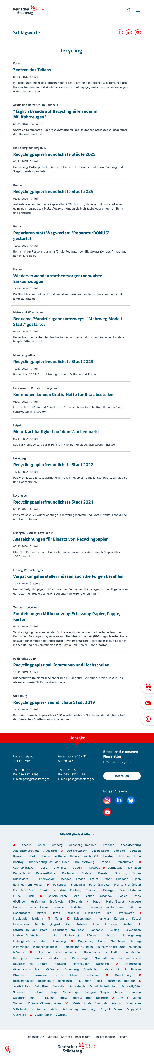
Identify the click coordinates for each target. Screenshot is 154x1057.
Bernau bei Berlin (54, 856)
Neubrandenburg (67, 952)
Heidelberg (77, 907)
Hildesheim (92, 913)
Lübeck (112, 935)
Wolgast (105, 1009)
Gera (76, 896)
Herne (56, 913)
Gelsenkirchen (57, 896)
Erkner (107, 879)
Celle (44, 867)
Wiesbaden (133, 1003)
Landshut (97, 930)
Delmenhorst (21, 873)
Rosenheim (113, 981)
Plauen (74, 975)
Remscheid (65, 981)
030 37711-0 (27, 770)
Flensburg (78, 884)
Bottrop (18, 862)
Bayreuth (19, 856)
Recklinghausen (24, 981)
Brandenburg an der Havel (49, 862)
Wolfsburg (89, 1009)
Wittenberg (70, 1009)
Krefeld (128, 924)
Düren (137, 873)
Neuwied (60, 964)
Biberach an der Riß (84, 856)
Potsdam (93, 975)
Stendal (118, 992)
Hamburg (134, 901)
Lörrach (92, 935)
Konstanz (111, 924)
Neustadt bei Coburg (30, 964)
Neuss (38, 958)
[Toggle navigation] (137, 10)
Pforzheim (20, 975)
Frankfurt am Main (53, 890)
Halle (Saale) (115, 901)
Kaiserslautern (84, 918)
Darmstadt (115, 867)
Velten (136, 997)
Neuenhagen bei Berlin (101, 952)
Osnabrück (112, 969)
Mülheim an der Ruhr (111, 947)
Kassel (136, 918)
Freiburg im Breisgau (100, 890)
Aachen (27, 845)
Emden (80, 879)
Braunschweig (84, 862)
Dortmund (69, 873)
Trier (89, 997)
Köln (96, 924)
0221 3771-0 (73, 770)
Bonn (137, 856)
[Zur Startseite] (29, 10)
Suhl (32, 997)
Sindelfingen (71, 992)
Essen (137, 879)
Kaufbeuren (21, 924)
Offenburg (53, 969)
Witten (55, 1009)
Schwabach (78, 986)
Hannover (59, 907)
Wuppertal (134, 1009)
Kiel (68, 924)
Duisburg (121, 873)
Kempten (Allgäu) (47, 924)
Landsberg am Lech (69, 930)
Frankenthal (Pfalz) (127, 884)
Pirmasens (41, 975)
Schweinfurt (21, 992)
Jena (58, 918)
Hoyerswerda (125, 913)
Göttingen (20, 901)
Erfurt (94, 879)
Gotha (137, 896)
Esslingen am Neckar (28, 884)
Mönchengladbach (45, 947)
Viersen (18, 1003)
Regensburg (46, 981)
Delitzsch (134, 867)
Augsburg (50, 850)
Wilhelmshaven (23, 1009)
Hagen (97, 901)
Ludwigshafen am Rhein (30, 941)
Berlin (34, 856)
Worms (118, 1009)
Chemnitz (60, 867)
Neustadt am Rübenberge (68, 958)
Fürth (30, 896)
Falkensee (60, 884)
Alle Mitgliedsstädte (75, 834)
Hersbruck (73, 913)
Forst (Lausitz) (99, 884)
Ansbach (108, 845)
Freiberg (75, 890)
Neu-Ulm (44, 952)
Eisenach (65, 879)
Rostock (129, 981)
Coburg (78, 867)
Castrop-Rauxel (23, 867)
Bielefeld (108, 856)
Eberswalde (47, 879)
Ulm (120, 997)
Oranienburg (92, 969)
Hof (108, 913)
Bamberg (120, 850)
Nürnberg (102, 964)
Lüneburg (59, 941)
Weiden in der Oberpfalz (90, 1003)
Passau (136, 969)
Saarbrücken (21, 986)
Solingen (90, 992)
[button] (8, 1049)
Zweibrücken (44, 1014)
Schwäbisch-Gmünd (103, 986)
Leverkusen (133, 930)
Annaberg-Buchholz (82, 845)
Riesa (98, 981)
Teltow (62, 997)
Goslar (122, 896)
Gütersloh (75, 901)
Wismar (42, 1009)
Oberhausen (133, 964)
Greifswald (56, 901)
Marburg (135, 941)
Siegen (54, 992)
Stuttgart (19, 997)
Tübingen (102, 997)
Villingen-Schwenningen (44, 1003)
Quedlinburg (123, 975)
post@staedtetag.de (36, 779)
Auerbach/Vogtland (26, 850)
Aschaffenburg (131, 845)
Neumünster (132, 952)
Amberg (57, 845)
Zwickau (61, 1014)
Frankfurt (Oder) (24, 890)
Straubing (134, 992)
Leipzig (114, 930)
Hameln (18, 907)
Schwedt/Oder (131, 986)
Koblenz (81, 924)
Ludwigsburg (132, 935)
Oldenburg (72, 969)
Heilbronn (134, 907)
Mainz (102, 941)
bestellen (122, 775)
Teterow (76, 997)
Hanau (44, 907)
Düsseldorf (20, 879)
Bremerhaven (124, 862)
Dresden (103, 873)
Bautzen (135, 850)
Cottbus (94, 867)
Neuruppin (20, 958)
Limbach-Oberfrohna (27, 935)
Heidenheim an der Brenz (106, 907)
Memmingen (21, 947)
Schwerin (40, 992)
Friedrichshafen (130, 890)
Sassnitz (58, 986)
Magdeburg (85, 941)
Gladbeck (106, 896)
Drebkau (88, 873)
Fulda (17, 896)
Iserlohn (37, 918)
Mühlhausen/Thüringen (77, 947)
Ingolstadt (20, 918)
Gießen (89, 896)
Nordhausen (81, 964)
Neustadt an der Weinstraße (118, 958)
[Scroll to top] (142, 733)
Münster (18, 952)
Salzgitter (41, 986)
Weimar (117, 1003)
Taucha (49, 997)
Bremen (105, 862)
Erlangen (122, 879)
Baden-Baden (100, 850)
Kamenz (104, 918)
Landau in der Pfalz (30, 930)
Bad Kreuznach (77, 850)
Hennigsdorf (21, 913)
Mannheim (118, 941)
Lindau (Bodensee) (64, 935)
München (135, 947)
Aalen (42, 845)
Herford (41, 913)
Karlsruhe (120, 918)
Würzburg (19, 1014)
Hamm (31, 907)
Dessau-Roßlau (46, 873)
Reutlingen (83, 981)
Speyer (104, 992)
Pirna (59, 975)
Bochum (124, 856)
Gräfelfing (39, 901)
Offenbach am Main (27, 969)
